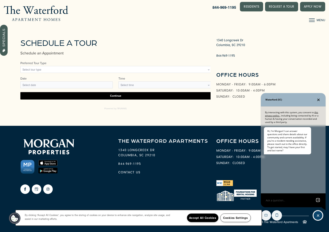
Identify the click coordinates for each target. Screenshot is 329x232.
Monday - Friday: (231, 84)
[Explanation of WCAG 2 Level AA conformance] (224, 183)
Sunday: (223, 97)
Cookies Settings (235, 218)
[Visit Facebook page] (25, 189)
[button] (251, 6)
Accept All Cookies (202, 218)
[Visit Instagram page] (48, 189)
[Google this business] (36, 189)
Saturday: (225, 90)
